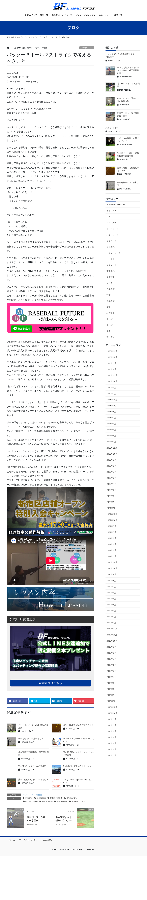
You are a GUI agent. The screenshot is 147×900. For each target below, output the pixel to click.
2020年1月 (111, 623)
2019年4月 (111, 677)
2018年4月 (111, 749)
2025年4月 (111, 363)
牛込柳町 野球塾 (31, 802)
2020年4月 (111, 604)
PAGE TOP (140, 870)
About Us (47, 840)
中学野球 (111, 271)
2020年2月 (111, 617)
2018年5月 (111, 743)
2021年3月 (111, 556)
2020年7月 (111, 586)
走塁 (109, 331)
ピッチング (112, 241)
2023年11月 (112, 399)
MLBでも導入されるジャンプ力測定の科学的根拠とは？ (128, 70)
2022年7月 (111, 472)
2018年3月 (111, 755)
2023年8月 (111, 411)
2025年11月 (112, 357)
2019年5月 (111, 671)
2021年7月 (111, 538)
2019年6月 (111, 665)
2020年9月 (111, 574)
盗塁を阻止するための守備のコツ (78, 725)
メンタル (111, 259)
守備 (109, 295)
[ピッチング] (15, 816)
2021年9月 (111, 526)
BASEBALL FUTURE (116, 204)
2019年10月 (112, 641)
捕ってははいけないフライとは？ (33, 779)
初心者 (110, 283)
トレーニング (113, 229)
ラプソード (112, 265)
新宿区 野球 (41, 798)
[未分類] (85, 814)
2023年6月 (111, 423)
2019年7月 (111, 659)
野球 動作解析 (62, 802)
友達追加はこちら (50, 683)
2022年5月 (111, 478)
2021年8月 (111, 532)
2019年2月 (111, 689)
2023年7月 (111, 417)
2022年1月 (111, 502)
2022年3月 (111, 490)
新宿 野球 (29, 798)
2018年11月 (112, 707)
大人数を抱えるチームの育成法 (32, 766)
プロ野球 (111, 247)
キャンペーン (113, 210)
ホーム (12, 840)
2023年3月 (111, 442)
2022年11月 (112, 448)
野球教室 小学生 (79, 802)
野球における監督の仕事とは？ (77, 766)
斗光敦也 (111, 313)
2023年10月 (112, 405)
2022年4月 (111, 484)
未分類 (110, 319)
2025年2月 (111, 369)
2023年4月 (111, 436)
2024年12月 (112, 375)
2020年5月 (111, 598)
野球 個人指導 (47, 802)
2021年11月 (112, 514)
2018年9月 (111, 719)
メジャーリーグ (114, 253)
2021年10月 (112, 520)
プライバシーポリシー (29, 840)
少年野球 (111, 301)
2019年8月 (111, 653)
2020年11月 (112, 562)
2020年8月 (111, 580)
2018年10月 (112, 713)
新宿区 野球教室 (56, 798)
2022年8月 (111, 466)
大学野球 (111, 289)
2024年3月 (111, 387)
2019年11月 (112, 635)
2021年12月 (112, 508)
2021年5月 (111, 550)
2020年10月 (112, 568)
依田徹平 (38, 795)
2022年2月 (111, 496)
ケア (109, 216)
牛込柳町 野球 (72, 798)
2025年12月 (112, 351)
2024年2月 (111, 393)
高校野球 (111, 337)
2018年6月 (111, 737)
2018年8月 (111, 725)
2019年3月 (111, 683)
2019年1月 (111, 695)
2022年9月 (111, 460)
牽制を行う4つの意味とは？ (30, 738)
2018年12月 (112, 701)
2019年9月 (111, 647)
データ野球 (112, 223)
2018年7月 (111, 731)
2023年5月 (111, 430)
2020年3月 (111, 611)
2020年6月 (111, 592)
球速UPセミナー (113, 128)
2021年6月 (111, 544)
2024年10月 (112, 381)
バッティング (86, 48)
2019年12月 (112, 629)
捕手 (109, 307)
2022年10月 (112, 454)
